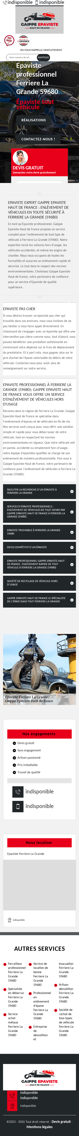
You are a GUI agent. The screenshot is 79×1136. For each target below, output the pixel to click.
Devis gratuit (61, 1122)
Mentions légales (39, 1127)
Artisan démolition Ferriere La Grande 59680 (66, 993)
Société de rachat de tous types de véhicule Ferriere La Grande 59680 (66, 1022)
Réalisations (33, 120)
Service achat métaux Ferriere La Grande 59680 (15, 1025)
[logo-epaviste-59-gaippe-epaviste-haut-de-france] (39, 19)
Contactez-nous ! (38, 139)
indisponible (20, 2)
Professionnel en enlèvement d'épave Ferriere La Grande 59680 (41, 1006)
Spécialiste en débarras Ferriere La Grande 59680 (16, 998)
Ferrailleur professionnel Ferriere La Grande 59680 (16, 972)
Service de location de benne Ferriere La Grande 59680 (40, 974)
